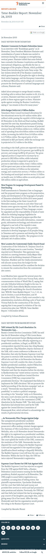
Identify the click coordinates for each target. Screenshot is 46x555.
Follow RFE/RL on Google (28, 552)
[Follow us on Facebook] (28, 528)
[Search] (42, 552)
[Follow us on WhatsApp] (38, 528)
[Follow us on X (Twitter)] (23, 528)
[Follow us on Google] (18, 528)
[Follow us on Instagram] (13, 528)
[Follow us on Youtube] (3, 528)
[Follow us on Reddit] (8, 528)
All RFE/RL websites (9, 552)
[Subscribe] (3, 533)
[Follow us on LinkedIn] (33, 528)
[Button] (42, 26)
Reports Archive (8, 9)
